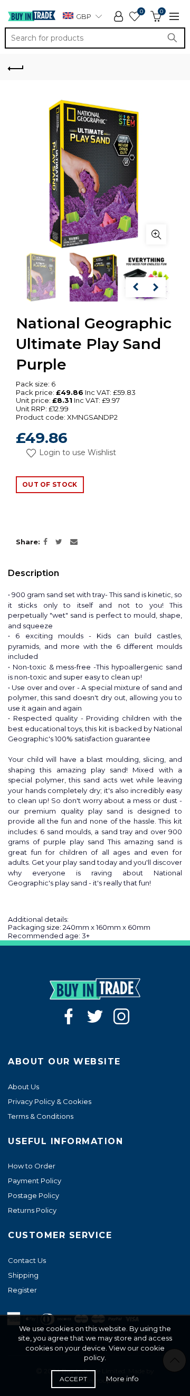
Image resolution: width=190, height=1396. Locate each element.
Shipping (23, 1275)
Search (174, 38)
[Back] (16, 67)
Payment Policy (34, 1180)
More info (122, 1378)
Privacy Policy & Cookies (49, 1101)
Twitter (95, 1016)
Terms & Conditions (40, 1116)
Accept (74, 1379)
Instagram (121, 1016)
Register (22, 1290)
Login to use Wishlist (76, 452)
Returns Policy (32, 1210)
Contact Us (27, 1260)
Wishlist (141, 11)
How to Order (31, 1166)
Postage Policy (33, 1195)
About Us (23, 1086)
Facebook (68, 1016)
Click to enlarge (156, 234)
